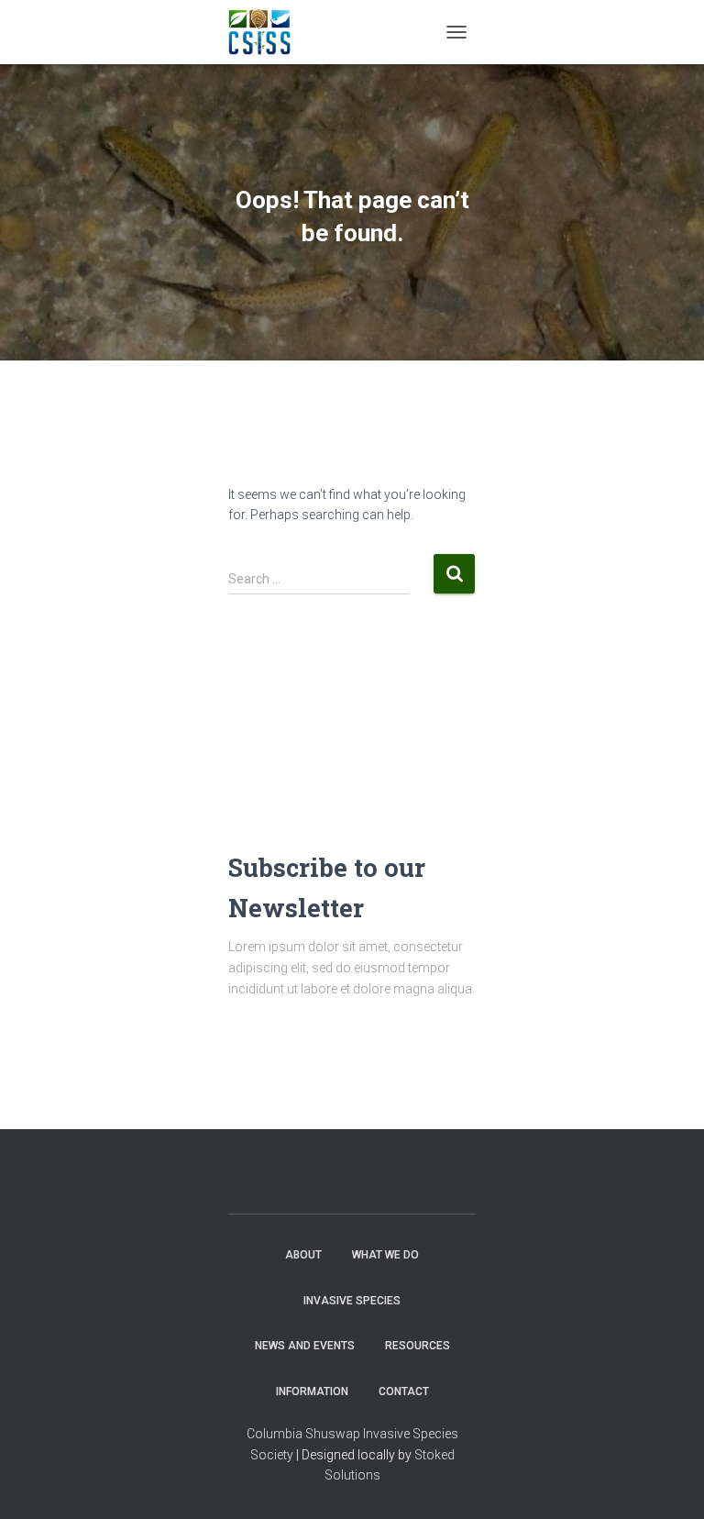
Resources (417, 1345)
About (303, 1254)
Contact (404, 1391)
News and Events (305, 1345)
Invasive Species (352, 1300)
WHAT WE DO (385, 1254)
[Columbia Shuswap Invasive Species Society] (266, 32)
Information (312, 1391)
